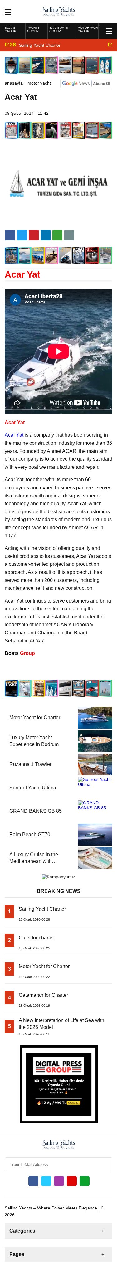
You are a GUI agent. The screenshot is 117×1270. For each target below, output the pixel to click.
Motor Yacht (39, 82)
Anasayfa (14, 82)
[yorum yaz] (69, 235)
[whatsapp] (85, 1181)
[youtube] (72, 1181)
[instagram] (59, 1181)
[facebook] (10, 235)
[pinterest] (45, 235)
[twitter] (22, 235)
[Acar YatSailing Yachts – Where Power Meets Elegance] (58, 11)
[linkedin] (33, 235)
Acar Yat (14, 435)
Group (20, 653)
